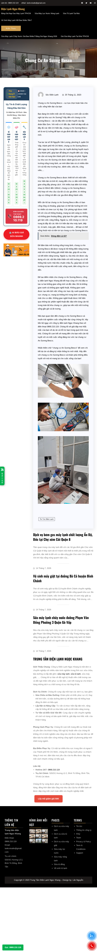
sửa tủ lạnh (76, 674)
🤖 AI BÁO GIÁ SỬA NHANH (16, 234)
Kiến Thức (11, 28)
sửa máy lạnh (63, 674)
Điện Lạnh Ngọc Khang (13, 9)
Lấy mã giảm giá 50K (48, 799)
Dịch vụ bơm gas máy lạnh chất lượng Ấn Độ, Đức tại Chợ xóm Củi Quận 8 (63, 537)
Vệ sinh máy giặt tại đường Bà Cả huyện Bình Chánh (63, 578)
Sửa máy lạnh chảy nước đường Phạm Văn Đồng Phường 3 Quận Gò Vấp (61, 620)
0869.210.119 (54, 770)
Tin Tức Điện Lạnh (47, 519)
